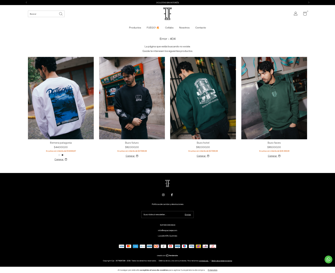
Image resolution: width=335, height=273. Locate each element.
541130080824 (167, 225)
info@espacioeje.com (167, 230)
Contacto (200, 27)
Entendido (212, 270)
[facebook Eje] (171, 194)
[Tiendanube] (167, 255)
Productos (135, 27)
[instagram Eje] (163, 194)
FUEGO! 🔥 (153, 27)
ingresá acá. (204, 261)
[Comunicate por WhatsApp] (328, 259)
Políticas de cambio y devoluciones (167, 204)
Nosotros (184, 27)
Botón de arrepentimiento (221, 261)
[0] (303, 14)
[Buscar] (61, 13)
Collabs (169, 27)
